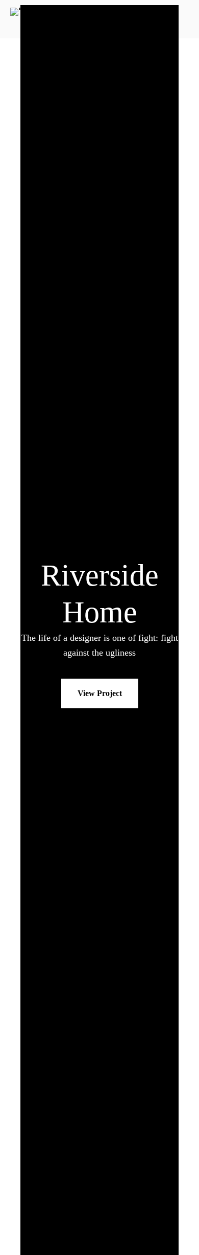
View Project (100, 693)
